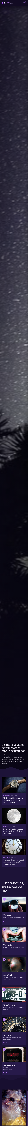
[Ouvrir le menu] (24, 2)
